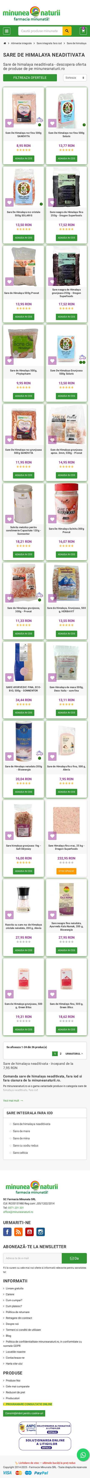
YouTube (29, 1232)
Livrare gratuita (14, 1288)
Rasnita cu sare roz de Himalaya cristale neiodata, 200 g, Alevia (23, 926)
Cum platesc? (14, 1306)
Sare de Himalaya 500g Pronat (21, 293)
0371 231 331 (16, 1207)
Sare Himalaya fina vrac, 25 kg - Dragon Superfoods (66, 847)
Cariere (10, 1294)
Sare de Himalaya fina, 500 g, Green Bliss (66, 1005)
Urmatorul (75, 1053)
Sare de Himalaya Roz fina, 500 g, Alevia (66, 768)
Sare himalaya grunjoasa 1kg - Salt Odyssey (23, 847)
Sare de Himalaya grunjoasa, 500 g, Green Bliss (23, 1005)
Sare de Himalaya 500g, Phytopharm (23, 372)
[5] (29, 150)
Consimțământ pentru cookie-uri (24, 1413)
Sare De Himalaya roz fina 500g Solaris (66, 134)
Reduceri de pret (15, 1392)
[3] (23, 150)
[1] (18, 150)
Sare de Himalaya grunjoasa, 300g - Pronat (23, 610)
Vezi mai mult (13, 1100)
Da (76, 1258)
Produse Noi (13, 1380)
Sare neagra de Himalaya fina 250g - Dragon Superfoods (66, 214)
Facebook (7, 1232)
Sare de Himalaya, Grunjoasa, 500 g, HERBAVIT (66, 610)
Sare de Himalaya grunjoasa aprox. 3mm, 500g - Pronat (66, 451)
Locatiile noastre (16, 1351)
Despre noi (12, 1323)
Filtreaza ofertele (29, 78)
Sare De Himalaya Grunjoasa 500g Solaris (66, 372)
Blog (8, 1335)
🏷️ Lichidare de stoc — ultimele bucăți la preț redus (45, 1462)
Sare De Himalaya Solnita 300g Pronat (66, 530)
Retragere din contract (19, 1318)
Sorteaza (71, 77)
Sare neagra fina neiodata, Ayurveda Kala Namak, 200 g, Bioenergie (66, 926)
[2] (20, 150)
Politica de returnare (18, 1312)
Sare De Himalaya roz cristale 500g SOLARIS (23, 214)
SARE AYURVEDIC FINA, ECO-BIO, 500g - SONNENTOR (23, 689)
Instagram (40, 1232)
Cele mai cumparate (18, 1386)
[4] (26, 150)
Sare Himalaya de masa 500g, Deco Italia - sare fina (66, 689)
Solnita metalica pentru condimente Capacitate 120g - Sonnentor (23, 530)
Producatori (12, 1398)
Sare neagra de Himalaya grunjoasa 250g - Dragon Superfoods (66, 293)
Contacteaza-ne (15, 1357)
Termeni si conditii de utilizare (23, 1329)
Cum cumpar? (14, 1300)
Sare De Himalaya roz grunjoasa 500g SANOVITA (23, 451)
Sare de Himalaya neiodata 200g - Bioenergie (23, 768)
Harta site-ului (14, 1363)
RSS (18, 1232)
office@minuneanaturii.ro (18, 1211)
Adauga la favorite (9, 123)
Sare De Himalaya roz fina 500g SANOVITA (23, 134)
